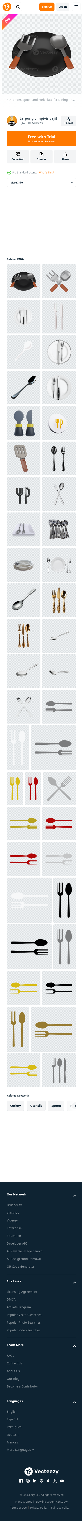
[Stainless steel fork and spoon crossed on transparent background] (23, 1132)
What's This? (46, 172)
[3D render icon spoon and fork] (23, 600)
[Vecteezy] (7, 7)
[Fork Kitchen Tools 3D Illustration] (23, 636)
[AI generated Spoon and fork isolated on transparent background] (23, 671)
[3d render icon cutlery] (23, 707)
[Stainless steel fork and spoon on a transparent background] (23, 742)
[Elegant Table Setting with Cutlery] (23, 884)
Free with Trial (41, 138)
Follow (68, 123)
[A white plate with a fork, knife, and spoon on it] (23, 352)
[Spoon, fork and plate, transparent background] (23, 777)
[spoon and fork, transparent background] (23, 813)
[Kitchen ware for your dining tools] (23, 387)
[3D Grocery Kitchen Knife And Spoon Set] (23, 565)
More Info (16, 182)
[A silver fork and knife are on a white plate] (23, 458)
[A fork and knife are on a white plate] (23, 529)
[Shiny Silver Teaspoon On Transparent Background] (23, 919)
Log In (63, 7)
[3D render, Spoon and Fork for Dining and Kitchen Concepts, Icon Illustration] (23, 316)
